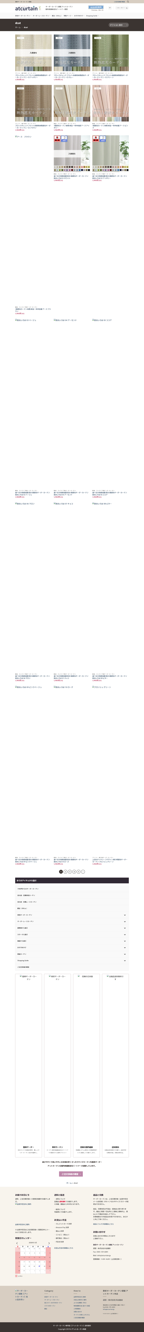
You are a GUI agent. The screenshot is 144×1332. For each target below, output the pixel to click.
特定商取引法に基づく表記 (82, 1306)
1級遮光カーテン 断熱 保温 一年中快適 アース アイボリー (71, 127)
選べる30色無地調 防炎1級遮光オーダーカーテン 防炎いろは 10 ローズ (71, 860)
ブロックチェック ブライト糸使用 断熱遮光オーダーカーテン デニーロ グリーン (110, 76)
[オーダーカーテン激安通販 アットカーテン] (28, 8)
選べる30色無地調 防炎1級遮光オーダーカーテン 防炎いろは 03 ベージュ (32, 494)
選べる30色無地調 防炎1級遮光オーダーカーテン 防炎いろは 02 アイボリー (109, 177)
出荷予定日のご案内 (80, 1297)
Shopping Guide (91, 16)
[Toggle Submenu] (125, 915)
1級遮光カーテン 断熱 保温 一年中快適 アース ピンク (110, 127)
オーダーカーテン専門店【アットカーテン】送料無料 (72, 1325)
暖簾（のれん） (57, 16)
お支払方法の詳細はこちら (63, 1248)
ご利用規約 (77, 1309)
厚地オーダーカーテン (22, 16)
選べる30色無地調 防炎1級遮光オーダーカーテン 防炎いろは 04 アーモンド (71, 494)
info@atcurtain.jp (108, 1309)
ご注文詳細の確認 (119, 2)
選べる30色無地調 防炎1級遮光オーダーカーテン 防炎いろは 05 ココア (109, 494)
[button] (128, 1)
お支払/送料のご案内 (80, 1300)
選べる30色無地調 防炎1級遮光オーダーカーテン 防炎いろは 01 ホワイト (71, 177)
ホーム (18, 27)
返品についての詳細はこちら (103, 1224)
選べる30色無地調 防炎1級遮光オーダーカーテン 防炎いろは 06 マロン (32, 677)
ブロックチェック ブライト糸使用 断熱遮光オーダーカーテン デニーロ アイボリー (33, 76)
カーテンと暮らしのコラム (82, 1315)
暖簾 (45, 1309)
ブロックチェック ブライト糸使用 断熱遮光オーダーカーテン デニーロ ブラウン (33, 127)
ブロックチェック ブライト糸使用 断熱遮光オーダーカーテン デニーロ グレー (71, 76)
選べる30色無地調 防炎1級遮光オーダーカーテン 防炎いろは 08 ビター (109, 677)
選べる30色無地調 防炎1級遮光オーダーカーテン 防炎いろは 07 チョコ (71, 677)
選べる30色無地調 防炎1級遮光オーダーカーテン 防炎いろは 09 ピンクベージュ (32, 860)
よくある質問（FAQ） (80, 1303)
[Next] (83, 872)
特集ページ (67, 16)
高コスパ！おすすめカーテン (53, 1303)
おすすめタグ (78, 16)
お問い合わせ (78, 1312)
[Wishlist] (110, 8)
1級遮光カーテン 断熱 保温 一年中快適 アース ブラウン (33, 310)
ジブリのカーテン (49, 1306)
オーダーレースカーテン (41, 16)
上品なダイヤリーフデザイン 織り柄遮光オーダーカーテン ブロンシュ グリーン (109, 860)
